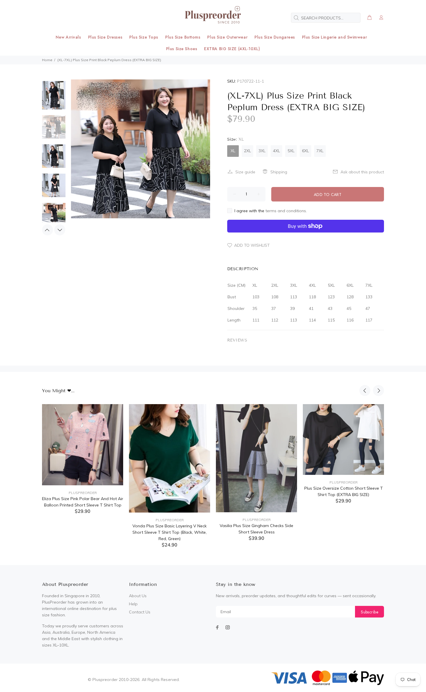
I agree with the (270, 210)
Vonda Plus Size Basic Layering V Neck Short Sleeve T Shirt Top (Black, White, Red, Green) (169, 532)
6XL (305, 150)
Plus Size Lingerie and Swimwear (334, 37)
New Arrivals (68, 37)
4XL (276, 150)
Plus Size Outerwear (227, 37)
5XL (290, 150)
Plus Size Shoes (181, 49)
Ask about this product (362, 172)
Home (47, 60)
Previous (47, 229)
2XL (247, 150)
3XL (261, 150)
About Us (138, 595)
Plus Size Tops (143, 37)
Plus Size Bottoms (183, 37)
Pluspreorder (83, 493)
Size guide (245, 172)
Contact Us (139, 612)
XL (233, 150)
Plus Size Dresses (105, 37)
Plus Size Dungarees (274, 37)
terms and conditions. (286, 210)
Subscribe (369, 612)
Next (59, 229)
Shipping (278, 172)
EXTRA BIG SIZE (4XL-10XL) (232, 49)
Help (133, 603)
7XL (319, 150)
